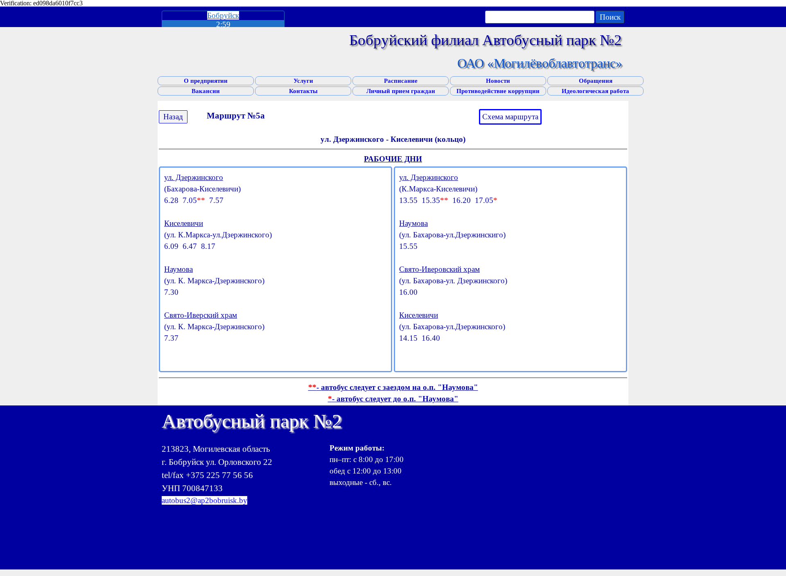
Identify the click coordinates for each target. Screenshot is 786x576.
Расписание (401, 80)
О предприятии (206, 80)
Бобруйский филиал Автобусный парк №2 (485, 40)
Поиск (610, 17)
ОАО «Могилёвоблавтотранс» (539, 63)
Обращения (595, 80)
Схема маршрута (510, 116)
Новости (498, 80)
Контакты (303, 91)
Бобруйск (223, 15)
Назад (173, 116)
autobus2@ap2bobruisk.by (204, 500)
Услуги (303, 80)
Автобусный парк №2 (252, 421)
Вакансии (206, 91)
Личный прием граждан (400, 91)
